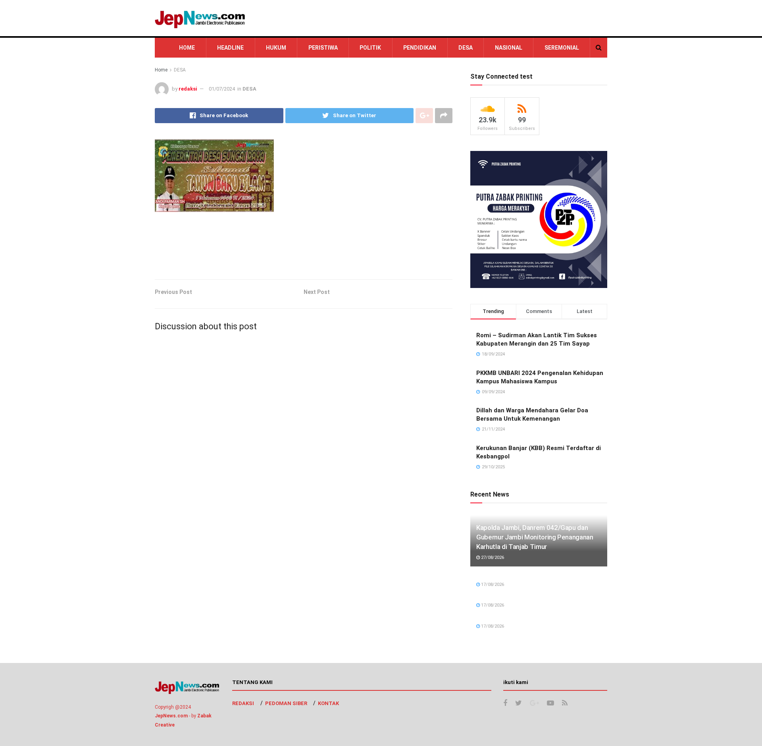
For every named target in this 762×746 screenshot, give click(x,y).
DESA (465, 47)
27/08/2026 (492, 557)
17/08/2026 (492, 584)
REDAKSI (243, 703)
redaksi (188, 89)
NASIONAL (508, 47)
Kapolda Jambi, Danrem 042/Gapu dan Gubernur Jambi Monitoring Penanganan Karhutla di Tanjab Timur (534, 537)
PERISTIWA (323, 47)
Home (161, 70)
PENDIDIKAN (419, 47)
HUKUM (276, 47)
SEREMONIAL (562, 47)
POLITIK (370, 47)
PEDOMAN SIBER (286, 703)
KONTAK (328, 703)
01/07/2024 (222, 89)
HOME (187, 47)
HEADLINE (230, 47)
